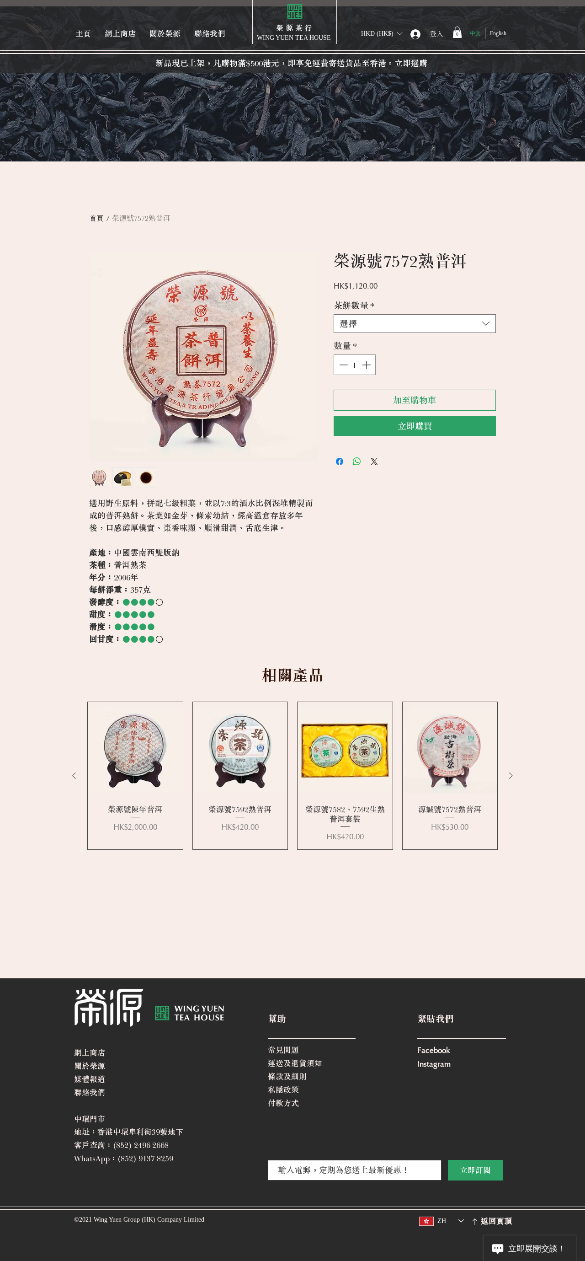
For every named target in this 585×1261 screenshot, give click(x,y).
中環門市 (89, 1119)
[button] (381, 33)
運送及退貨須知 (295, 1063)
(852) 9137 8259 (145, 1158)
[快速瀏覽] (135, 749)
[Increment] (367, 365)
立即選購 (410, 63)
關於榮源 (89, 1066)
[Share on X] (374, 461)
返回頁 (492, 1221)
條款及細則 (287, 1076)
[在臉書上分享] (339, 461)
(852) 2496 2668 (141, 1145)
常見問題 (283, 1050)
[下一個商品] (510, 775)
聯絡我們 (89, 1092)
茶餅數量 (354, 305)
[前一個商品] (74, 775)
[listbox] (381, 33)
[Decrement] (342, 365)
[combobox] (415, 323)
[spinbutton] (355, 365)
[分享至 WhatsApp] (356, 461)
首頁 (96, 218)
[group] (292, 775)
